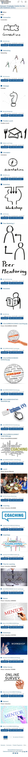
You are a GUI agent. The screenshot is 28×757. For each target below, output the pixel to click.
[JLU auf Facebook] (17, 753)
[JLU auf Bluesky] (26, 751)
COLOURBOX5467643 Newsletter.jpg (9, 400)
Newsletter (6, 288)
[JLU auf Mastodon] (13, 753)
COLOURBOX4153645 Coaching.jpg (15, 323)
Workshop (6, 184)
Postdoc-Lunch (8, 121)
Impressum (19, 750)
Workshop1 (7, 633)
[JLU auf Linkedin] (24, 751)
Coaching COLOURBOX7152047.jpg (11, 554)
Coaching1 (6, 535)
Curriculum (8, 745)
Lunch (5, 469)
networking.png (6, 76)
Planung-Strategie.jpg (7, 111)
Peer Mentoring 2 (8, 223)
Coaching (6, 506)
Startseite (3, 745)
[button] (18, 1)
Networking (6, 50)
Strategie (6, 86)
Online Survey (7, 667)
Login (16, 751)
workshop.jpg (6, 213)
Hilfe (20, 751)
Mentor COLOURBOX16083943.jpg (11, 623)
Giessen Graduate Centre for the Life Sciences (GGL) (12, 6)
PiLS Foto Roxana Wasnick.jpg (9, 496)
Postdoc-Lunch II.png (7, 143)
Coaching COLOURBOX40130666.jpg (11, 525)
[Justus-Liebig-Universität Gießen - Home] (7, 2)
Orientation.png (6, 175)
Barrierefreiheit (11, 750)
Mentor (5, 598)
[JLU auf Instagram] (22, 751)
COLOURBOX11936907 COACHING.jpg (10, 435)
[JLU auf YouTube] (15, 753)
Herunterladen (4, 45)
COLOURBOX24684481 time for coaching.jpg (13, 589)
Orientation (6, 152)
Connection (7, 17)
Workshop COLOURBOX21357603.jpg (11, 657)
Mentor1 (5, 701)
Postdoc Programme (17, 745)
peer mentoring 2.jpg (7, 279)
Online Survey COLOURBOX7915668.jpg (12, 692)
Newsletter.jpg (6, 314)
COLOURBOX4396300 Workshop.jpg (9, 359)
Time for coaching (9, 564)
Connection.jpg (6, 41)
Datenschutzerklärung (8, 751)
